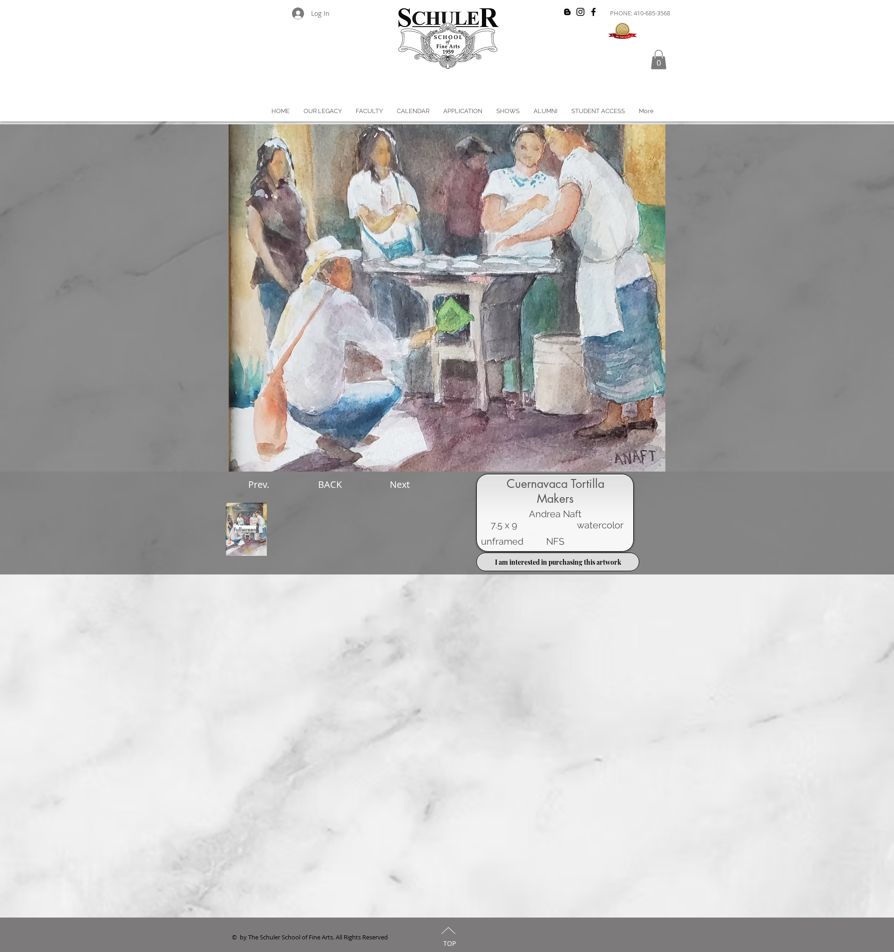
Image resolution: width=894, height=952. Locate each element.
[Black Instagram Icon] (580, 12)
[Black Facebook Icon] (593, 12)
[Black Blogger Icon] (567, 12)
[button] (658, 59)
